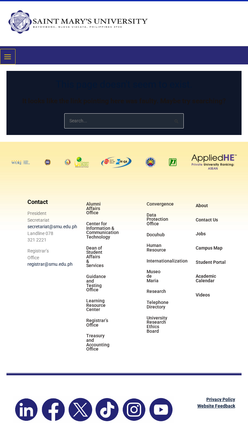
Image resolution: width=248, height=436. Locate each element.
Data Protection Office (157, 219)
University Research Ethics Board (157, 324)
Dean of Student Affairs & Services (95, 256)
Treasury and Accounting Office (97, 342)
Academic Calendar (206, 278)
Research (156, 291)
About (202, 205)
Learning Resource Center (96, 305)
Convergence (160, 204)
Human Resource (156, 247)
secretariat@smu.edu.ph (52, 226)
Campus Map (209, 248)
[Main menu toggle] (8, 56)
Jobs (201, 233)
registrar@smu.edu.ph (50, 264)
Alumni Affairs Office (93, 208)
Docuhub (156, 234)
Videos (203, 294)
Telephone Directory (158, 304)
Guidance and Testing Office (96, 283)
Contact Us (207, 219)
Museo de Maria (153, 276)
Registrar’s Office (97, 323)
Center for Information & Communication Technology (102, 230)
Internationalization (162, 260)
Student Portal (211, 262)
